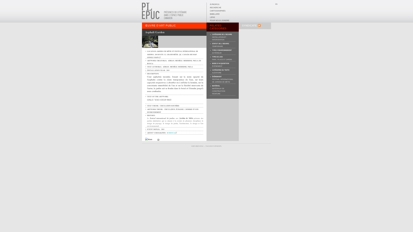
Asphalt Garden (154, 32)
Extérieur (217, 53)
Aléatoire (216, 73)
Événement (217, 66)
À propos (214, 4)
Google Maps (153, 57)
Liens (212, 17)
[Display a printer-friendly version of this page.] (158, 139)
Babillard (215, 14)
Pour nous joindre (219, 20)
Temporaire (217, 46)
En (276, 4)
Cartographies (217, 11)
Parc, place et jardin (222, 59)
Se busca (171, 133)
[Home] (164, 18)
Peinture (216, 94)
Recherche (215, 8)
